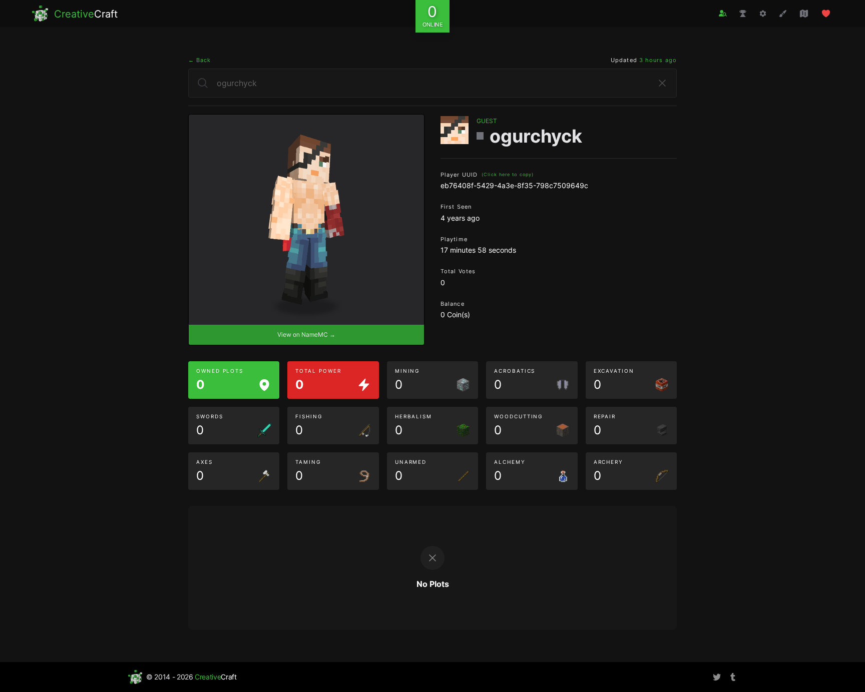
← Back (199, 60)
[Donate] (826, 14)
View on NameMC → (306, 334)
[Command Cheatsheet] (763, 14)
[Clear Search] (662, 83)
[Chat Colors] (783, 14)
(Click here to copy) (508, 174)
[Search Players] (723, 13)
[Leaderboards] (743, 14)
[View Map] (804, 14)
